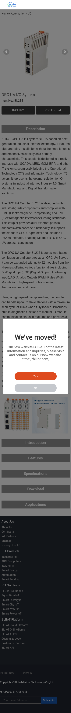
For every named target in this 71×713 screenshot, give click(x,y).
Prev (6, 52)
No (35, 387)
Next (65, 52)
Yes (35, 376)
